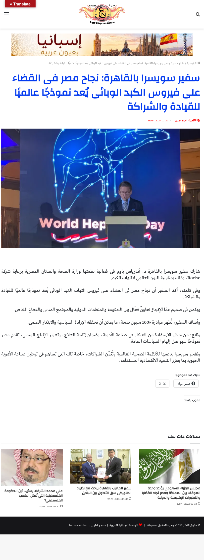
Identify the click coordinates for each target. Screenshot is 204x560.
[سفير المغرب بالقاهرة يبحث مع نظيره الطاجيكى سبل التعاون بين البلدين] (101, 466)
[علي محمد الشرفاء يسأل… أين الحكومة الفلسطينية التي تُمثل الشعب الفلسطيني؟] (32, 468)
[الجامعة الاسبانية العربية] (102, 14)
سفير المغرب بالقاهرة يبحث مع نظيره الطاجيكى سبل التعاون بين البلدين (104, 490)
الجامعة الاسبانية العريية (123, 525)
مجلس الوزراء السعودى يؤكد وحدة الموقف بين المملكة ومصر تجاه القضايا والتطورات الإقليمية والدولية (171, 493)
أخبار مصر (178, 63)
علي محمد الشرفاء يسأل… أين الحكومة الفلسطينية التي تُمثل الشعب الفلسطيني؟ (33, 496)
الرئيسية (192, 63)
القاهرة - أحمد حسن (186, 120)
